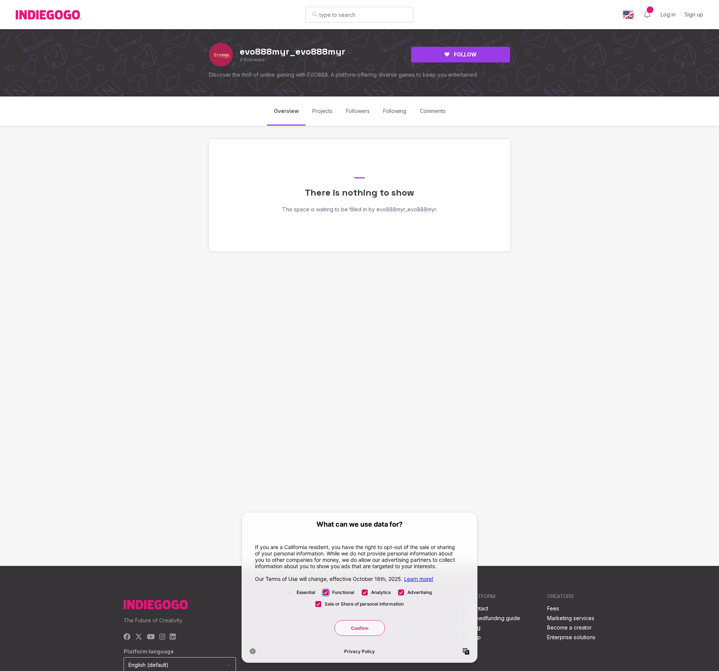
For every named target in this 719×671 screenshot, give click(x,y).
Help (475, 637)
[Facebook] (127, 637)
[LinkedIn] (173, 637)
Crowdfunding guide (494, 618)
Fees (553, 608)
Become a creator (569, 627)
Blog (474, 627)
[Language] (628, 15)
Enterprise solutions (571, 637)
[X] (138, 637)
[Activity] (647, 14)
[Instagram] (162, 637)
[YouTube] (151, 637)
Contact (478, 608)
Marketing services (570, 618)
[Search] (314, 14)
